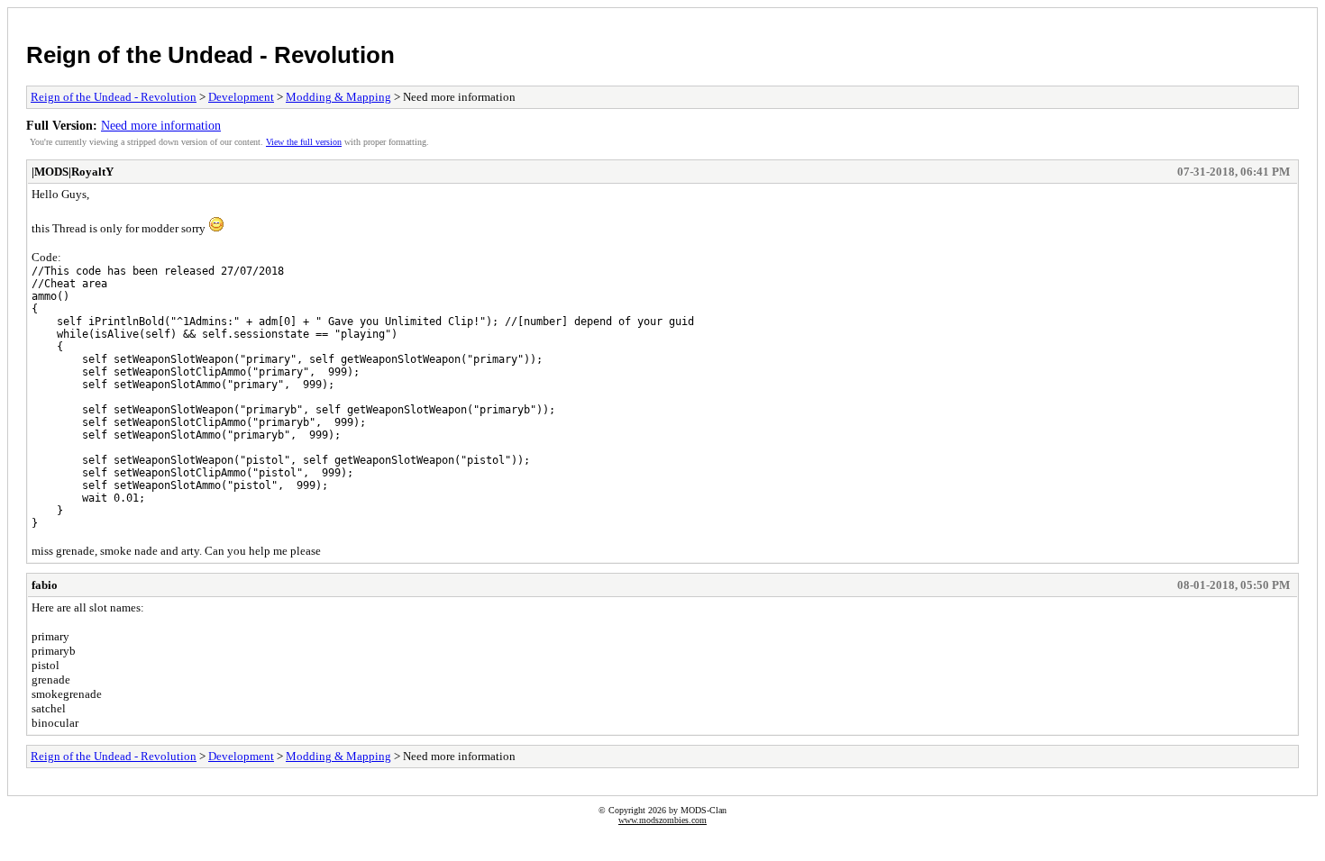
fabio (45, 585)
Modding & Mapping (338, 97)
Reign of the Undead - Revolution (210, 54)
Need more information (161, 125)
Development (241, 97)
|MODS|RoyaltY (73, 171)
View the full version (304, 142)
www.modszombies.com (662, 820)
